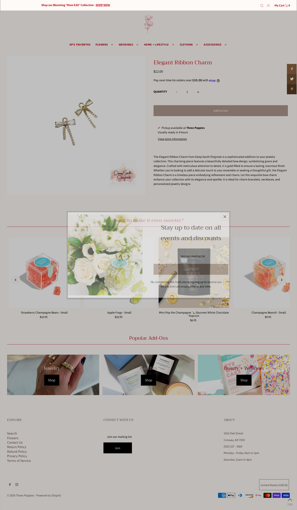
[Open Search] (261, 5)
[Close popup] (224, 216)
